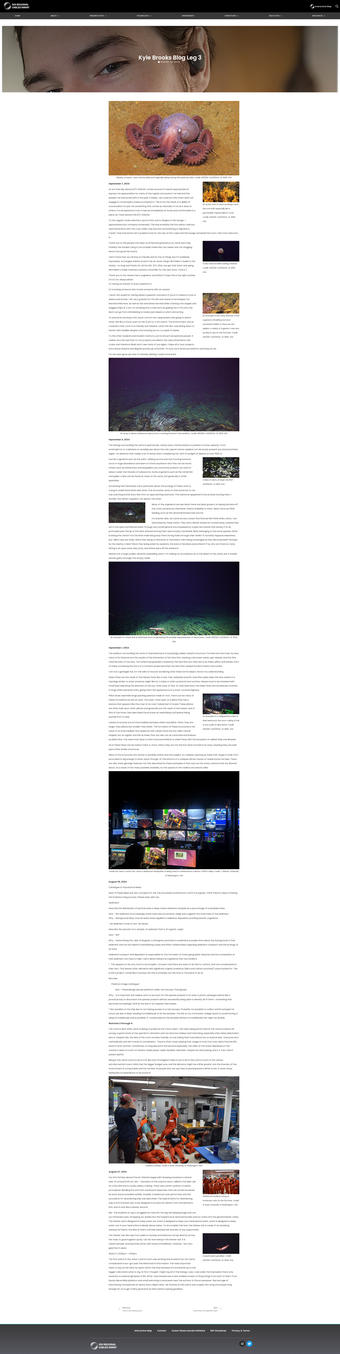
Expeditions (230, 15)
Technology (143, 15)
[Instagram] (242, 1344)
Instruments (188, 15)
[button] (337, 6)
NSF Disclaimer (218, 1330)
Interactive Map (143, 1330)
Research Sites (97, 15)
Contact (161, 1330)
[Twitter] (249, 1344)
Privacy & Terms (241, 1330)
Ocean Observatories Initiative (188, 1330)
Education (274, 15)
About (54, 15)
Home (17, 15)
